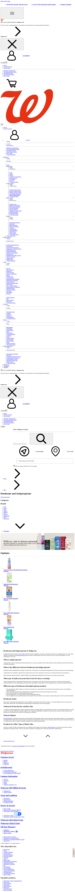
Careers (5, 783)
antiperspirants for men (21, 655)
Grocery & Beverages (11, 274)
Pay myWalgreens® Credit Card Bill (12, 773)
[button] (37, 55)
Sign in (5, 65)
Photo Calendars (7, 886)
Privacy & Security (8, 805)
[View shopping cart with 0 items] (12, 88)
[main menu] (12, 13)
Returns (5, 761)
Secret (5, 517)
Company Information (9, 776)
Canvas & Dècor (7, 883)
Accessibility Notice (8, 802)
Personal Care (9, 276)
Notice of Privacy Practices (10, 836)
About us (6, 779)
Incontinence (9, 292)
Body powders (51, 727)
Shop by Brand (9, 300)
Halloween (8, 271)
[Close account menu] (6, 62)
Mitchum (6, 512)
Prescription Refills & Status (10, 72)
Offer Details (7, 798)
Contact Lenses (10, 277)
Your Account (7, 68)
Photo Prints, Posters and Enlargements (13, 880)
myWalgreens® (6, 767)
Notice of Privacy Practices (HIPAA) (12, 810)
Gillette (5, 510)
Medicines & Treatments (12, 280)
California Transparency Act (10, 784)
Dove (5, 509)
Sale (7, 298)
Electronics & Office (8, 854)
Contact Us (6, 764)
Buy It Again (7, 76)
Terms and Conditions (9, 795)
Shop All (8, 268)
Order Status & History (9, 74)
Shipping (6, 760)
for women (47, 703)
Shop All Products (8, 890)
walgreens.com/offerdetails (18, 746)
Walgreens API (7, 791)
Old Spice (6, 514)
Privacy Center (7, 808)
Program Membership (9, 770)
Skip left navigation (5, 497)
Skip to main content (5, 1)
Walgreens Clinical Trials (10, 823)
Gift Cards (8, 291)
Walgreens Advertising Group (12, 820)
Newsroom (6, 780)
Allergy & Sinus (10, 272)
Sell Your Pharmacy (8, 827)
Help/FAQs (6, 763)
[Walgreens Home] (2, 20)
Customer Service (7, 757)
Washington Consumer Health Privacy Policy (14, 816)
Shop (5, 490)
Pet (4, 865)
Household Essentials (8, 862)
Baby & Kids (9, 284)
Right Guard (6, 516)
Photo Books (7, 884)
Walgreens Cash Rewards (9, 70)
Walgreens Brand (10, 288)
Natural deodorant (8, 718)
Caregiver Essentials (8, 852)
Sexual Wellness (10, 281)
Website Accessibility (8, 801)
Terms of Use (7, 840)
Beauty (8, 275)
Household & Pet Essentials (12, 279)
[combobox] (20, 444)
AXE (5, 506)
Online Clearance (10, 297)
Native (5, 513)
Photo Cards (6, 882)
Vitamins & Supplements (12, 283)
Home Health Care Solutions (13, 287)
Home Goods (7, 860)
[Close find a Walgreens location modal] (72, 429)
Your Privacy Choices (9, 815)
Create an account (8, 66)
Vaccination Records (8, 73)
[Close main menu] (2, 124)
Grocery (5, 858)
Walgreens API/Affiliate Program (13, 788)
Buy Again (8, 301)
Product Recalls (7, 799)
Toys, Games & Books (11, 285)
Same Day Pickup (8, 888)
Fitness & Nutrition (10, 289)
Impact (5, 782)
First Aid (8, 293)
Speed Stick (6, 518)
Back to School (10, 270)
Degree (5, 508)
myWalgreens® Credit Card (10, 771)
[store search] (41, 439)
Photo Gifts (6, 887)
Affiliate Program (8, 792)
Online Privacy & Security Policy (11, 811)
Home (5, 478)
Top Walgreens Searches (9, 873)
